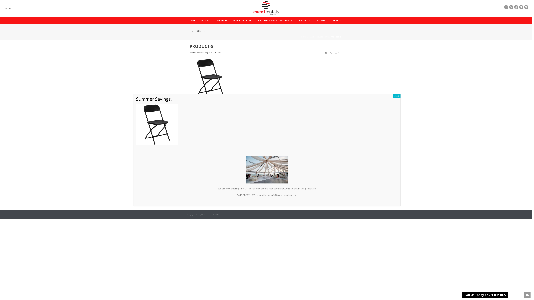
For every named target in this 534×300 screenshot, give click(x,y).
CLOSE (396, 96)
